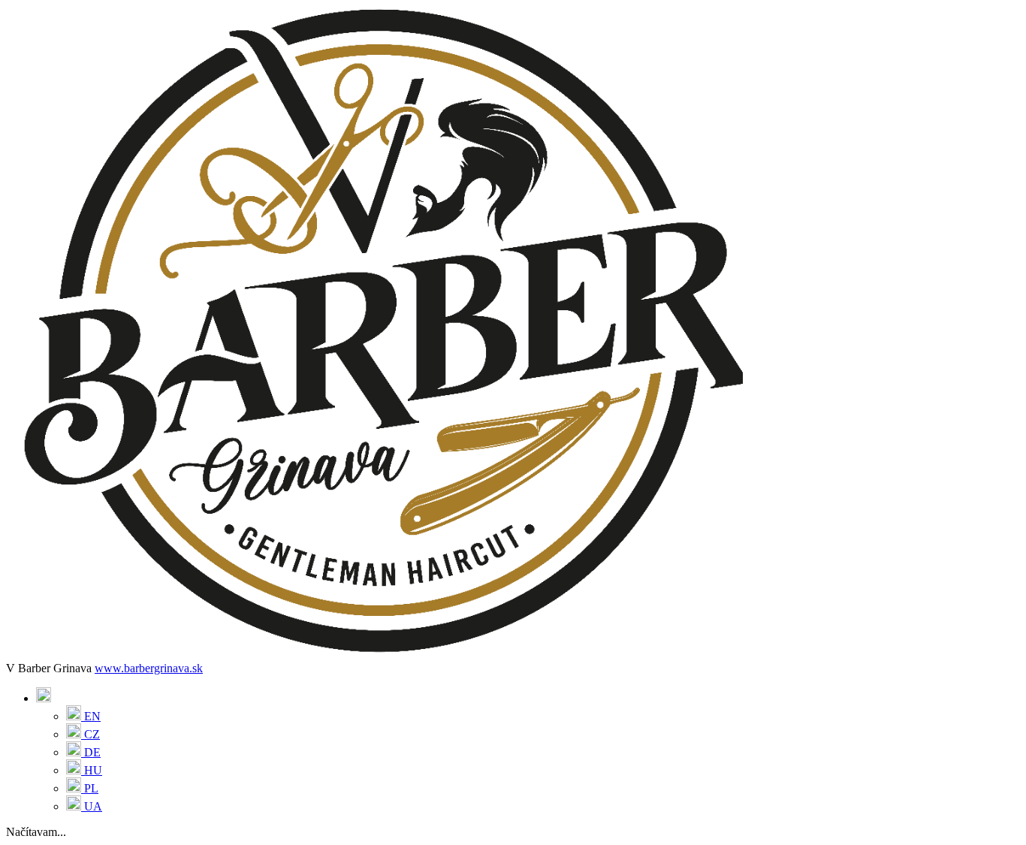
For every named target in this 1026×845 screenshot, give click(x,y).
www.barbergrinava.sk (149, 668)
